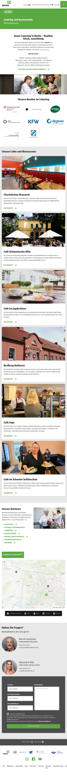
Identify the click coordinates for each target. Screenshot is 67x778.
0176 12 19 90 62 (24, 645)
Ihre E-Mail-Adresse (13, 703)
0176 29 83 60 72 (24, 668)
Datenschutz (33, 766)
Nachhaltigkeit (19, 766)
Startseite (4, 7)
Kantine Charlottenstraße (14, 536)
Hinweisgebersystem (58, 766)
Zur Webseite (8, 436)
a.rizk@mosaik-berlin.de (26, 671)
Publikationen (10, 766)
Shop (3, 766)
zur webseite (8, 379)
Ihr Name (10, 685)
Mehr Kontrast (47, 4)
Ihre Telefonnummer (14, 694)
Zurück (10, 11)
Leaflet (56, 607)
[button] (16, 572)
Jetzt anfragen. (44, 49)
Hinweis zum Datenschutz (17, 714)
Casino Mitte (8, 524)
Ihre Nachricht (38, 684)
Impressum (41, 766)
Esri (64, 607)
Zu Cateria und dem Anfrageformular (31, 69)
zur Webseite (8, 208)
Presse (26, 766)
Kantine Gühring (10, 533)
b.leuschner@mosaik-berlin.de (28, 647)
